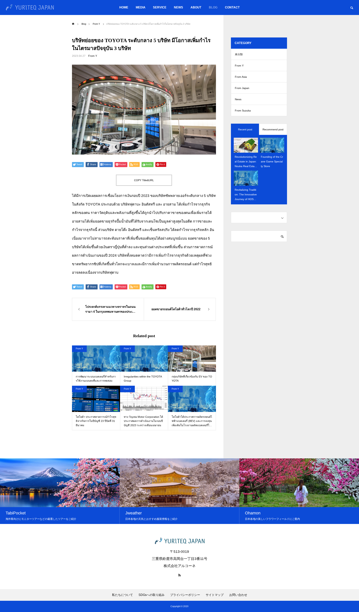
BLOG (213, 7)
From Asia (241, 76)
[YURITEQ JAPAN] (30, 7)
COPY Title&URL (144, 180)
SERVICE (159, 7)
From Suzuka (243, 110)
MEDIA (140, 7)
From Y (92, 55)
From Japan (242, 88)
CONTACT (232, 7)
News (238, 99)
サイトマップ (215, 594)
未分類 (239, 54)
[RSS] (179, 575)
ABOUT (196, 7)
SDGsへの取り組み (152, 594)
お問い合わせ (238, 594)
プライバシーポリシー (185, 594)
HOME (123, 7)
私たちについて (122, 594)
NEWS (178, 7)
